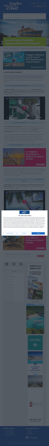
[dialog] (24, 223)
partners (9, 217)
